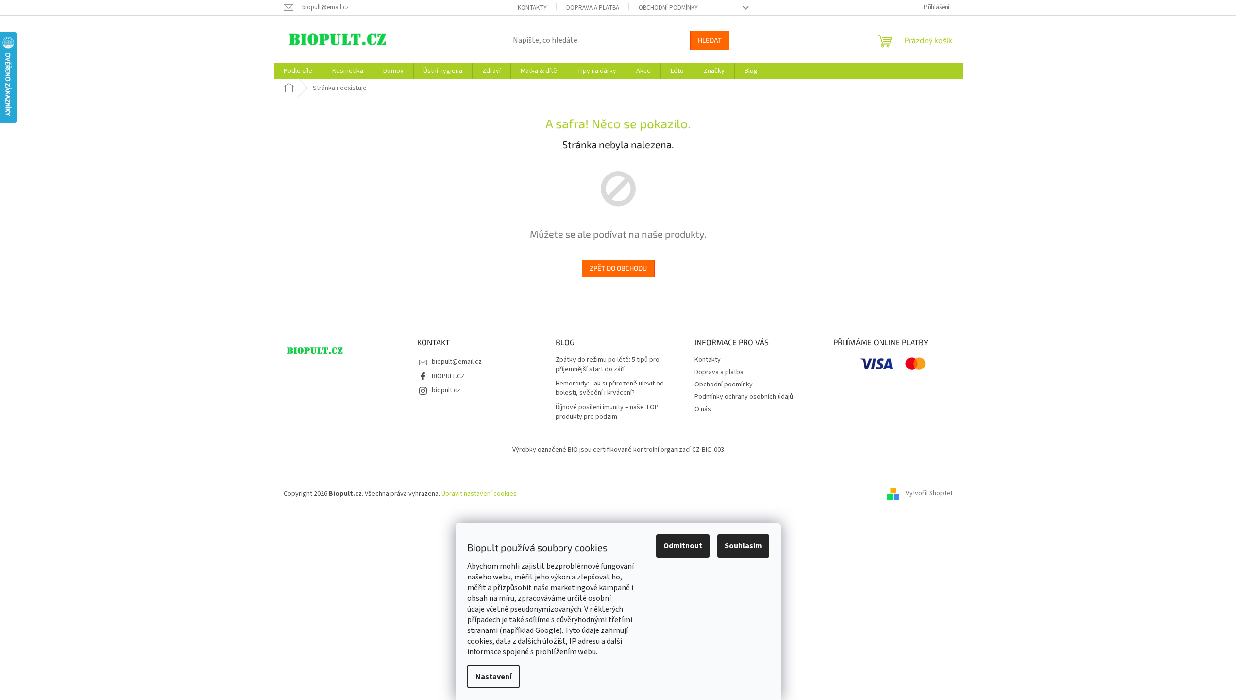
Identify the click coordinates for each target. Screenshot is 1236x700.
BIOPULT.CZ (448, 376)
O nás (702, 409)
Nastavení (493, 676)
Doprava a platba (592, 7)
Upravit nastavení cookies (479, 494)
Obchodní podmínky (668, 7)
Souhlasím (743, 546)
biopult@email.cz (457, 362)
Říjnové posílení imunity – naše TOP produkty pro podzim (607, 412)
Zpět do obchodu (618, 268)
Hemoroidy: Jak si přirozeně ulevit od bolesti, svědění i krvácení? (610, 388)
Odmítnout (682, 546)
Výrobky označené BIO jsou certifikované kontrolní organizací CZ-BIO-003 (618, 450)
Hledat (710, 40)
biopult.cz (446, 390)
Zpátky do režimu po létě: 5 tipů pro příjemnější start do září (608, 364)
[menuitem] (298, 71)
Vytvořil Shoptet (929, 494)
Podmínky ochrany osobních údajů (743, 397)
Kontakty (532, 7)
